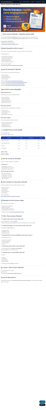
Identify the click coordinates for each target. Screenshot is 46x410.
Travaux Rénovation (26, 1)
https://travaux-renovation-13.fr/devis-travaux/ (10, 44)
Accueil (20, 1)
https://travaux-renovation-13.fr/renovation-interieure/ (15, 83)
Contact (43, 1)
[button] (29, 2)
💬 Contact (42, 404)
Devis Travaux (38, 1)
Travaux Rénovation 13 (7, 1)
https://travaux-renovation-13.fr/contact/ (14, 273)
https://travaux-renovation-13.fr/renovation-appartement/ (17, 82)
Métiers (32, 1)
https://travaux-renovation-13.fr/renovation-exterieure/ (15, 85)
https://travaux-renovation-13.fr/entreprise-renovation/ (10, 196)
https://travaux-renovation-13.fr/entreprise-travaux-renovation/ (12, 65)
